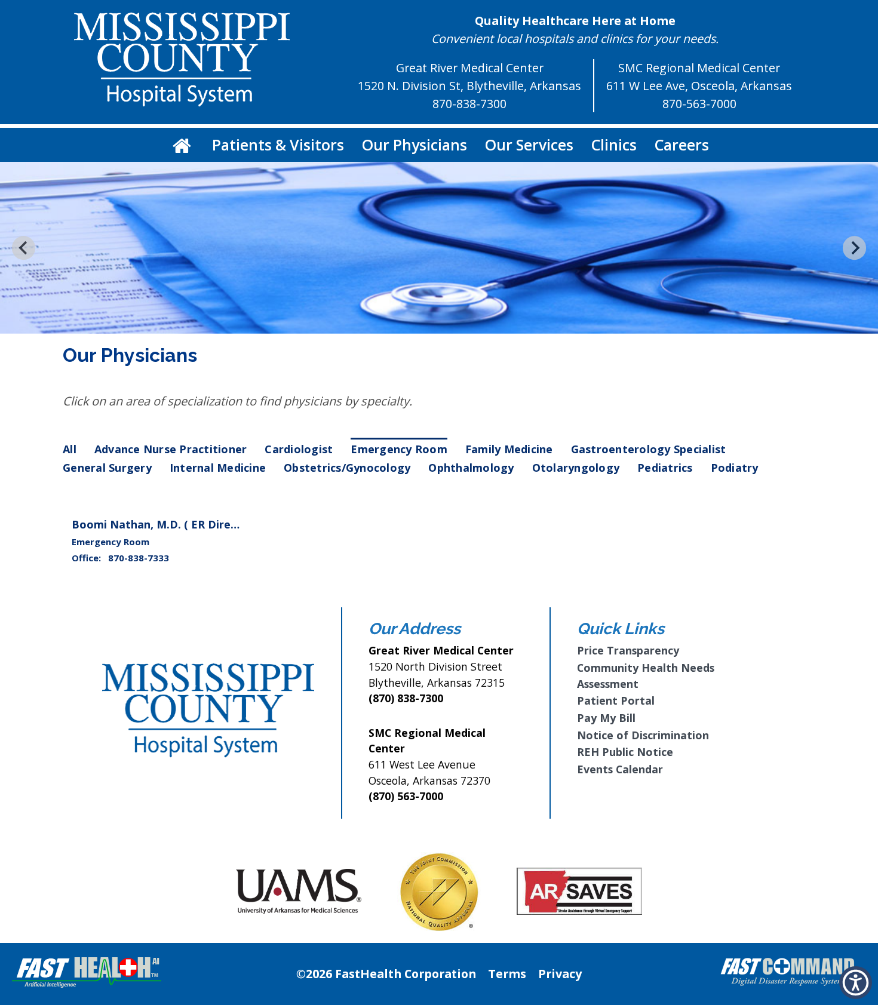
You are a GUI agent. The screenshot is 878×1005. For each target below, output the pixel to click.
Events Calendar (620, 769)
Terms (507, 974)
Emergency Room (399, 449)
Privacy (560, 974)
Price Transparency (628, 650)
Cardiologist (299, 449)
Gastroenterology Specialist (648, 449)
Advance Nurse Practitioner (170, 449)
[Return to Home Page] (182, 145)
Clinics (614, 144)
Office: (87, 558)
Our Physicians (414, 144)
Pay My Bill (606, 718)
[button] (855, 982)
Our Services (529, 144)
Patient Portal (616, 700)
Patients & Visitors (278, 144)
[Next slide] (854, 247)
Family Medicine (509, 449)
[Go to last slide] (23, 247)
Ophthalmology (471, 467)
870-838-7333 (138, 558)
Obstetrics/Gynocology (347, 467)
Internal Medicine (218, 467)
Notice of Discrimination (643, 735)
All (69, 449)
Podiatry (735, 467)
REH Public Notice (625, 752)
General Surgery (107, 467)
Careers (682, 144)
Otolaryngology (576, 467)
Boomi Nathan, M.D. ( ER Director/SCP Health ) (198, 524)
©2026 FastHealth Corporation (386, 974)
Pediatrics (665, 467)
